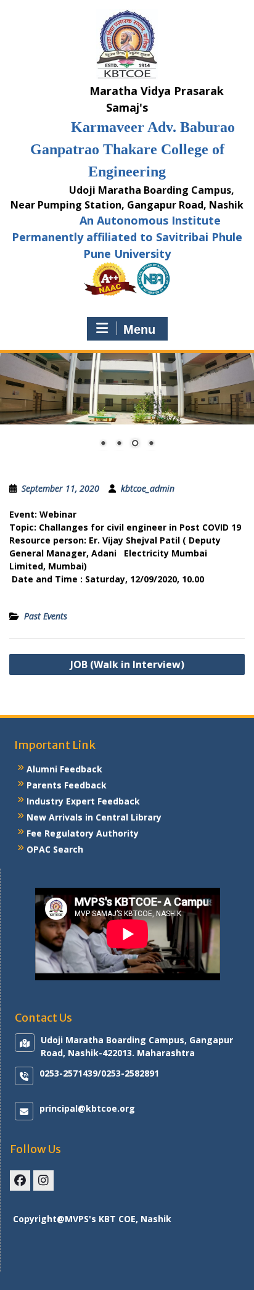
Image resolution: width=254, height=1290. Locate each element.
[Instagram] (43, 1180)
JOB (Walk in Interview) (127, 664)
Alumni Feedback (64, 769)
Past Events (45, 616)
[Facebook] (20, 1180)
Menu (139, 329)
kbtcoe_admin (147, 488)
